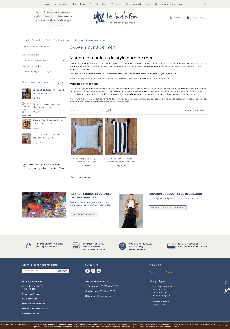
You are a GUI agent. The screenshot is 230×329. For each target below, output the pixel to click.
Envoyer (63, 270)
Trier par (75, 110)
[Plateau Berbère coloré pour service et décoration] (26, 124)
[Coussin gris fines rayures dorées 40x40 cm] (87, 136)
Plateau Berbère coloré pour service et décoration (48, 122)
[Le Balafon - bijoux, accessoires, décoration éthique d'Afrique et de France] (115, 17)
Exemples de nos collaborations (168, 207)
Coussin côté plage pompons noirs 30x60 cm (121, 160)
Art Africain (60, 4)
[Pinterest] (93, 271)
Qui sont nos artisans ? (83, 214)
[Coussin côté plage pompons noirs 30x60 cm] (121, 136)
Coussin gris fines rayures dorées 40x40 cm (86, 160)
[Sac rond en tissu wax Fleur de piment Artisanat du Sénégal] (26, 93)
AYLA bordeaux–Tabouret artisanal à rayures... (47, 136)
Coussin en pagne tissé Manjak (37, 71)
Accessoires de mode (137, 4)
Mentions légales (159, 305)
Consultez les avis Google (160, 272)
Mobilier (115, 4)
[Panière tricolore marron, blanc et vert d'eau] (26, 109)
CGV (153, 298)
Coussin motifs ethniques (34, 60)
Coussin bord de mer (32, 55)
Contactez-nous (159, 289)
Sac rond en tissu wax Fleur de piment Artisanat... (49, 91)
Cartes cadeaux (166, 4)
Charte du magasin (160, 295)
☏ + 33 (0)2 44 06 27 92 (101, 286)
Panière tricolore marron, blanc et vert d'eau (46, 106)
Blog (180, 4)
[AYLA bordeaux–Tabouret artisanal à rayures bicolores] (26, 138)
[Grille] (107, 110)
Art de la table (98, 4)
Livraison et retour (160, 302)
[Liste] (110, 110)
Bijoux (45, 4)
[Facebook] (87, 271)
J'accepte (223, 325)
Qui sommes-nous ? (161, 292)
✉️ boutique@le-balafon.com (98, 296)
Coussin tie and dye (32, 66)
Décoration (78, 4)
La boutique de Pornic (161, 286)
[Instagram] (98, 271)
